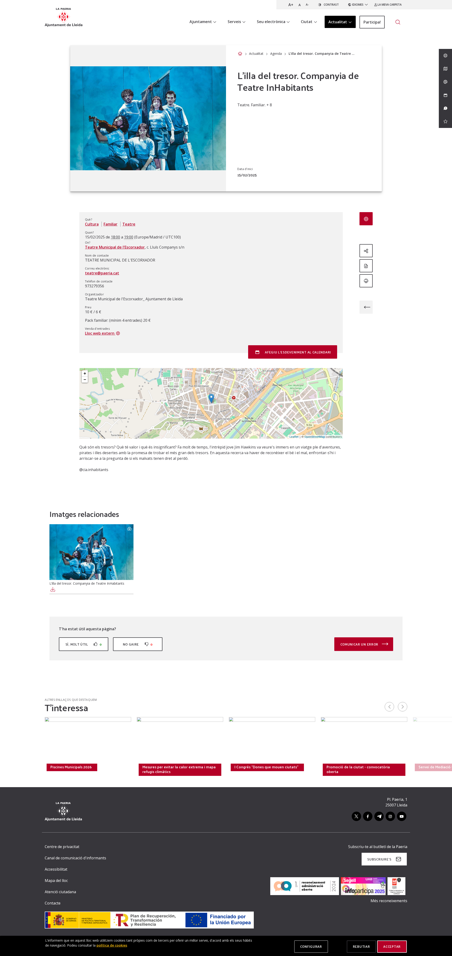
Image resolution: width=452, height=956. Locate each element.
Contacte (53, 903)
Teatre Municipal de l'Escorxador (115, 247)
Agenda (276, 53)
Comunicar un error (359, 644)
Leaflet (294, 436)
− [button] (85, 379)
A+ (290, 4)
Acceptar (392, 946)
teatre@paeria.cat (102, 273)
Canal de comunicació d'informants (75, 858)
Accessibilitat (56, 869)
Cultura (92, 224)
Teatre (128, 224)
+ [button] (85, 373)
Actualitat (256, 53)
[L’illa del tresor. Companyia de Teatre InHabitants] (91, 552)
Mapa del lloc (56, 880)
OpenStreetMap (314, 436)
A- (307, 5)
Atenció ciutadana (60, 891)
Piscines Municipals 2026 (71, 767)
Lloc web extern (100, 333)
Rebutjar (361, 946)
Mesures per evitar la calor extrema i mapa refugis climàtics (179, 769)
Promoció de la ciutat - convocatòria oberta (358, 769)
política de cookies (112, 945)
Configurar (311, 946)
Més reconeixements (389, 900)
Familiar (110, 224)
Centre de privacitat (62, 846)
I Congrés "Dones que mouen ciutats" (266, 767)
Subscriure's (379, 859)
